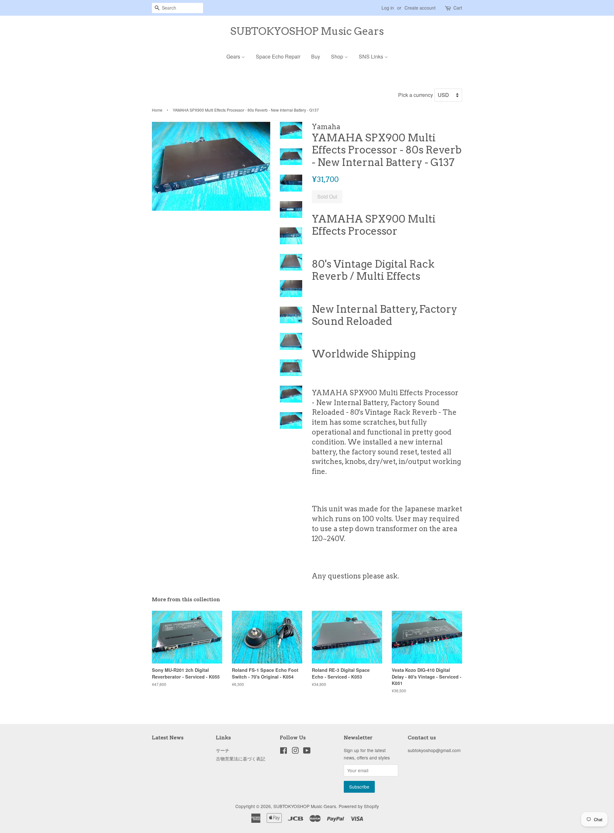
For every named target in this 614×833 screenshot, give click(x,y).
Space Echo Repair (278, 56)
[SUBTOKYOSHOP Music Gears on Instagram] (295, 751)
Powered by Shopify (359, 806)
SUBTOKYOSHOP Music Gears (307, 31)
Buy (315, 56)
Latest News (168, 738)
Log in (388, 7)
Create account (420, 7)
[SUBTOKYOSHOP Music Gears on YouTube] (307, 751)
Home (157, 110)
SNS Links (371, 56)
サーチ (222, 750)
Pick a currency (416, 94)
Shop (337, 56)
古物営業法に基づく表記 (240, 758)
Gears (233, 56)
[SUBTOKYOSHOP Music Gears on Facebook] (283, 751)
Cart (457, 7)
